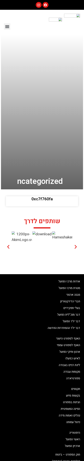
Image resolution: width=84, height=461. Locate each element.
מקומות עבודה (71, 372)
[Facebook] (45, 5)
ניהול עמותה (73, 422)
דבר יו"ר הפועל (71, 321)
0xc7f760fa (42, 199)
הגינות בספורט (71, 402)
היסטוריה (74, 433)
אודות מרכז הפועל (69, 281)
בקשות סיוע (73, 395)
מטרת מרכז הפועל (69, 288)
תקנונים (75, 389)
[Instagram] (39, 5)
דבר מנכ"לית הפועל (68, 314)
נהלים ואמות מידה (69, 415)
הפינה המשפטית (70, 409)
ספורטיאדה (73, 378)
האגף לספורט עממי (68, 345)
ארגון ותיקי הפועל (69, 352)
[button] (7, 26)
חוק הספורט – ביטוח (67, 454)
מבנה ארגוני (73, 295)
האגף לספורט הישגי (68, 338)
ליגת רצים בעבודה (69, 365)
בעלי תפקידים (71, 308)
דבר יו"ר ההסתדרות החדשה (64, 328)
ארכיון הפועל (72, 446)
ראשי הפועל (73, 439)
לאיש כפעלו (72, 358)
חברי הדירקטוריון (70, 301)
